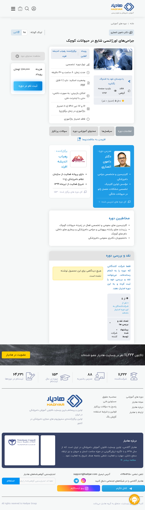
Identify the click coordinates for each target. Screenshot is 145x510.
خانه (132, 23)
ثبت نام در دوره (28, 86)
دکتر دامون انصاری (106, 161)
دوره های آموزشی (119, 23)
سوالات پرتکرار (59, 131)
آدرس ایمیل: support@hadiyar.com (91, 474)
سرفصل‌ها (107, 131)
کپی (15, 32)
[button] (28, 56)
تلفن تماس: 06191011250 (131, 474)
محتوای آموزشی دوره (84, 131)
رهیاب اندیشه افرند (62, 161)
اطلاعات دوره (125, 131)
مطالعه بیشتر (129, 460)
